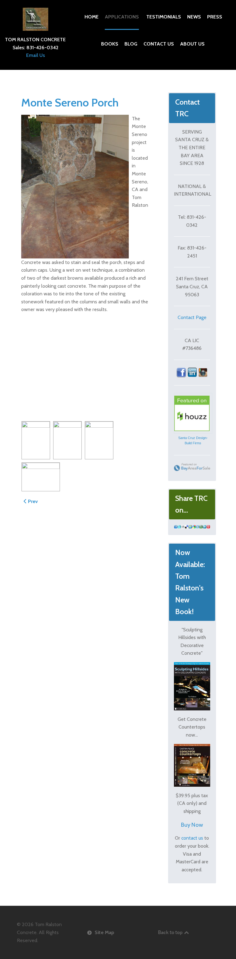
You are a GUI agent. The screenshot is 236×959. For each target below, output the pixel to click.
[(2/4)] (67, 440)
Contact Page (192, 317)
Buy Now (192, 824)
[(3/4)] (99, 440)
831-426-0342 (42, 47)
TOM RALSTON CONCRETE (35, 39)
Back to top (170, 932)
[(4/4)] (41, 476)
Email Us (35, 55)
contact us (192, 838)
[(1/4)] (36, 440)
